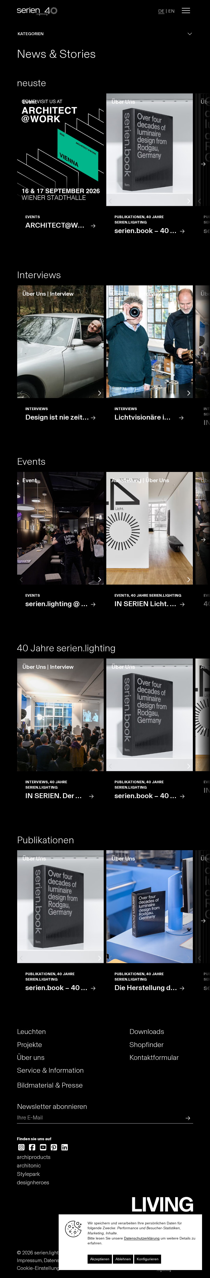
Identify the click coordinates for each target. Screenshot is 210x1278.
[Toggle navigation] (186, 10)
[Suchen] (186, 1117)
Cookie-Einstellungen (41, 1268)
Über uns (31, 1057)
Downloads (146, 1031)
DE (161, 11)
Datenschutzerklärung (142, 1238)
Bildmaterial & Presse (50, 1085)
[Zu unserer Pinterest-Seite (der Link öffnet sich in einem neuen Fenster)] (53, 1147)
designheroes (33, 1182)
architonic (29, 1165)
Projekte (29, 1044)
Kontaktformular (154, 1057)
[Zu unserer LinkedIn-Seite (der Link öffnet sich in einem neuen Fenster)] (64, 1147)
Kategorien (31, 33)
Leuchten (31, 1031)
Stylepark (28, 1173)
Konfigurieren (148, 1259)
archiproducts (33, 1157)
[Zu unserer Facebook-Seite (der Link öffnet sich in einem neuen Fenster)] (32, 1147)
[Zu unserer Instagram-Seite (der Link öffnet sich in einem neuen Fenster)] (21, 1147)
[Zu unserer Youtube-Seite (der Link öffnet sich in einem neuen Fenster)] (42, 1147)
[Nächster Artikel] (203, 163)
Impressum (29, 1260)
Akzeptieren (99, 1259)
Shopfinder (146, 1044)
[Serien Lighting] (37, 10)
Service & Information (50, 1070)
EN (171, 11)
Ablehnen (123, 1259)
